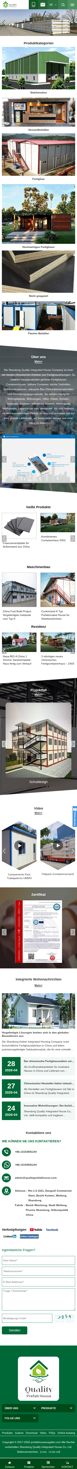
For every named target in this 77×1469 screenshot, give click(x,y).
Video (43, 1432)
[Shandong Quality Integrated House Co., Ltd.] (10, 4)
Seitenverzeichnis (27, 1451)
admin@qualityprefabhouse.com (36, 1177)
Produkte (7, 1432)
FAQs (52, 1432)
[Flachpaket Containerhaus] (38, 22)
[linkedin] (10, 1236)
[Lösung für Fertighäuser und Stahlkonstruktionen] (38, 459)
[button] (34, 32)
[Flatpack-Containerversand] (19, 845)
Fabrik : (20, 1205)
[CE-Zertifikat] (38, 931)
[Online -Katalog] (29, 1236)
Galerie (19, 1432)
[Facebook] (52, 1229)
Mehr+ (38, 361)
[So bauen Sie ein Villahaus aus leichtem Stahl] (57, 845)
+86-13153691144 (26, 1151)
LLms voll (54, 1451)
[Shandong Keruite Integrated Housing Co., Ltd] (38, 1378)
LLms (43, 1451)
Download (32, 1432)
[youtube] (36, 1229)
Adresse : (21, 1190)
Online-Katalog (66, 1432)
